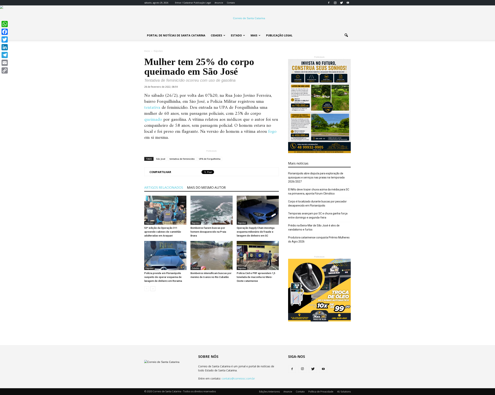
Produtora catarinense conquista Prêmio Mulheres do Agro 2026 (319, 239)
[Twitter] (341, 2)
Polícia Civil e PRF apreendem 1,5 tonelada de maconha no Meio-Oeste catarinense (256, 277)
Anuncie (219, 2)
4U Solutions (344, 391)
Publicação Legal (202, 2)
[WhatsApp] (5, 24)
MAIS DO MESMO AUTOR (206, 187)
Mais (254, 35)
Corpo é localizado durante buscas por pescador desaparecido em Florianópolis (317, 203)
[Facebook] (329, 2)
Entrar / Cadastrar (184, 2)
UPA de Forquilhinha (209, 158)
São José (160, 158)
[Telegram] (5, 55)
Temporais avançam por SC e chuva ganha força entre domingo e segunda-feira (317, 215)
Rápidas (149, 223)
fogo (272, 132)
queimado (153, 120)
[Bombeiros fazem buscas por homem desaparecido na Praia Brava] (211, 210)
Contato (231, 2)
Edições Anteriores (269, 391)
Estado (236, 35)
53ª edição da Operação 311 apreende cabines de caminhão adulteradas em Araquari (162, 231)
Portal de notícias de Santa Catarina (176, 35)
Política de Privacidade (320, 391)
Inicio (147, 51)
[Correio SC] (247, 18)
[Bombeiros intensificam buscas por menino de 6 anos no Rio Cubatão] (211, 255)
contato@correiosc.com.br (238, 378)
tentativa (152, 108)
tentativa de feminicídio (182, 158)
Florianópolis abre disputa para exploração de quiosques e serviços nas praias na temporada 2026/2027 (316, 177)
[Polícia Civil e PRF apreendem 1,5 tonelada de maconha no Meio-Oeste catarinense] (258, 255)
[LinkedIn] (5, 47)
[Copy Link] (5, 70)
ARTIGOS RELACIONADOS (163, 187)
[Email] (5, 63)
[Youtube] (348, 2)
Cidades (216, 35)
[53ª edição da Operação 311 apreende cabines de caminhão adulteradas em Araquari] (165, 210)
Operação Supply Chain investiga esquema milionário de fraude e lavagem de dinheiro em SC (255, 231)
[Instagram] (335, 2)
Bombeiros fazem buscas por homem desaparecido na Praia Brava (208, 231)
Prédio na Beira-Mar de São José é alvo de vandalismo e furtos (314, 227)
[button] (346, 35)
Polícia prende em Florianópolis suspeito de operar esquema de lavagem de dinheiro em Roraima (163, 277)
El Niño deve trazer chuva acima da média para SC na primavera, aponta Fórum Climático (318, 191)
